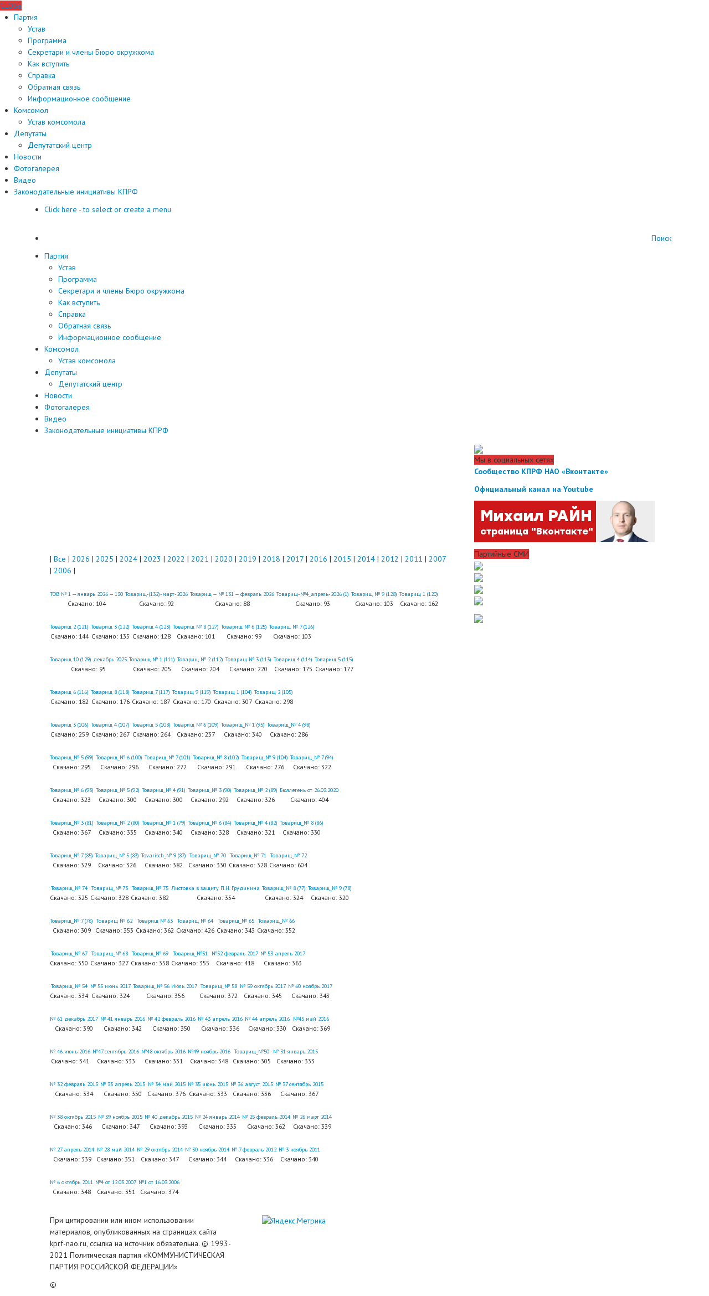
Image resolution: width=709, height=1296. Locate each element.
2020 (224, 559)
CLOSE (11, 6)
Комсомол (31, 110)
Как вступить (48, 64)
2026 (81, 559)
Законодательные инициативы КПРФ (76, 192)
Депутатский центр (60, 145)
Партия (26, 17)
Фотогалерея (36, 168)
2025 (105, 559)
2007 (437, 559)
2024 (128, 559)
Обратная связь (54, 87)
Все (60, 559)
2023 (152, 559)
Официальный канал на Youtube (533, 489)
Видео (25, 180)
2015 (342, 559)
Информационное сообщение (79, 99)
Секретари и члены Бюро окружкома (91, 52)
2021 (200, 559)
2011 (414, 559)
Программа (47, 40)
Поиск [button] (661, 238)
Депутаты (30, 133)
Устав (36, 29)
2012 (390, 559)
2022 (176, 559)
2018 (271, 559)
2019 (247, 559)
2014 (366, 559)
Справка (41, 75)
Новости (28, 157)
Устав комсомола (56, 122)
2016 (318, 559)
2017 (295, 559)
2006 (62, 570)
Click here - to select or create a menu (107, 209)
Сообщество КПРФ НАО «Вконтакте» (541, 471)
